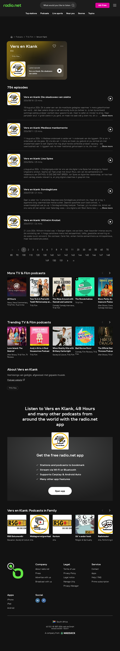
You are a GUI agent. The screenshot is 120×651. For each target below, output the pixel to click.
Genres (81, 13)
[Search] (73, 5)
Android (10, 608)
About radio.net (42, 569)
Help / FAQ (96, 577)
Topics (91, 13)
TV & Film (16, 56)
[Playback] (59, 70)
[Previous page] (18, 250)
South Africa (62, 622)
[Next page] (67, 260)
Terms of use (69, 569)
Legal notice (69, 577)
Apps (94, 573)
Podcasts (44, 13)
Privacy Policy (70, 573)
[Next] (110, 272)
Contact (95, 569)
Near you (70, 13)
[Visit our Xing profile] (44, 600)
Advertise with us (43, 577)
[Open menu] (114, 5)
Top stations (31, 13)
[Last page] (73, 260)
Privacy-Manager (71, 586)
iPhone (10, 600)
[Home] (11, 37)
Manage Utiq (69, 582)
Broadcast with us (43, 582)
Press (38, 573)
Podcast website (14, 380)
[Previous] (102, 272)
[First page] (12, 250)
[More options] (62, 46)
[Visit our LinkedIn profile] (37, 600)
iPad (9, 604)
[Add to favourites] (54, 46)
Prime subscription (100, 582)
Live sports (57, 13)
